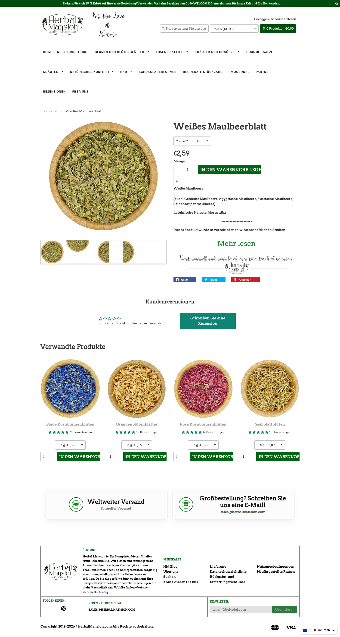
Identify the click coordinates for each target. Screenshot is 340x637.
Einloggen (261, 19)
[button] (208, 321)
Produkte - (280, 28)
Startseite (48, 111)
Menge (179, 161)
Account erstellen (283, 19)
